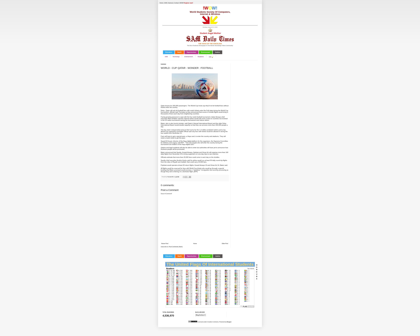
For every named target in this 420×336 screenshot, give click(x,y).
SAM (165, 3)
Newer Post (164, 243)
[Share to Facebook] (190, 177)
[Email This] (184, 177)
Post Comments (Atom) (176, 247)
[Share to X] (188, 177)
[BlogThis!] (186, 177)
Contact (176, 3)
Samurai (170, 3)
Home (161, 3)
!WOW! (186, 3)
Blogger (229, 322)
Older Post (225, 243)
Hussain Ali (170, 176)
